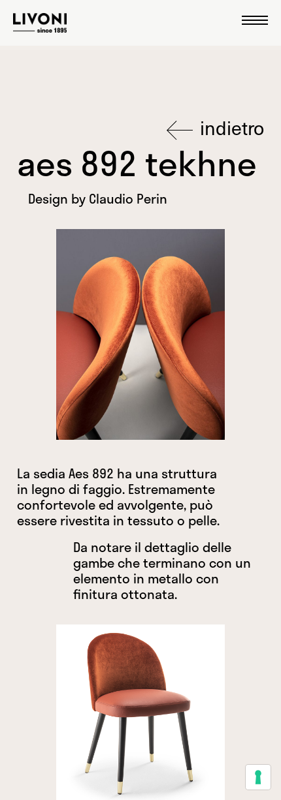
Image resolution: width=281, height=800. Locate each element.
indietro (229, 128)
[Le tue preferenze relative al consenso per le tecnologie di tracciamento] (258, 777)
